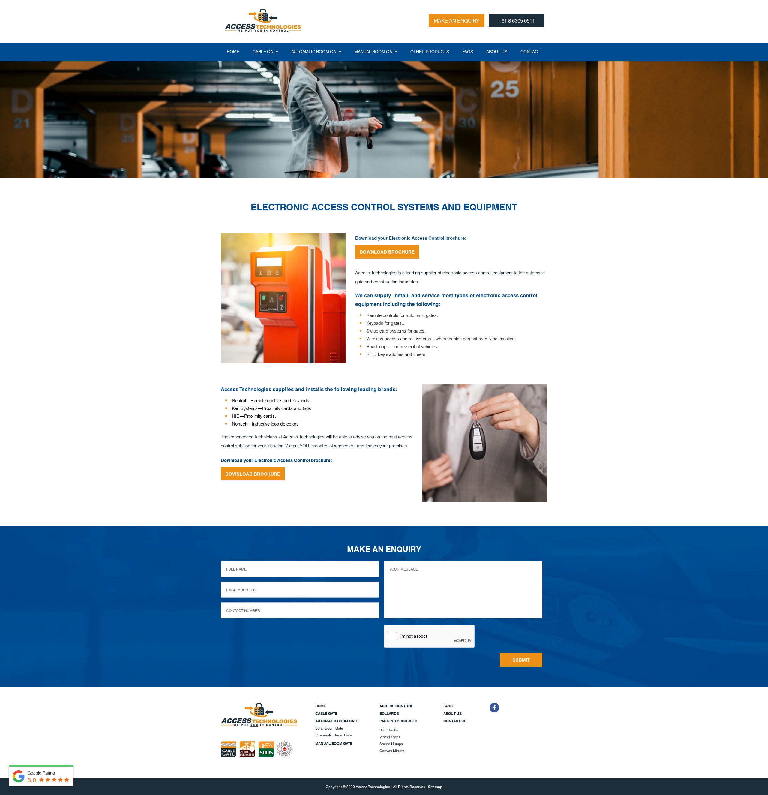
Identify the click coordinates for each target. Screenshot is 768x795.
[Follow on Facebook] (494, 707)
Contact (530, 51)
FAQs (467, 51)
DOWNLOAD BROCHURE (387, 251)
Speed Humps (391, 743)
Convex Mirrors (392, 750)
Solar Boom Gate (329, 727)
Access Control (396, 705)
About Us (496, 51)
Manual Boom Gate (375, 51)
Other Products (429, 51)
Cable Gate (265, 51)
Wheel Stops (390, 736)
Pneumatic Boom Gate (333, 734)
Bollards (389, 713)
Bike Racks (389, 729)
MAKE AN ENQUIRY (456, 20)
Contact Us (454, 720)
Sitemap (435, 786)
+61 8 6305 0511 (517, 20)
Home (233, 51)
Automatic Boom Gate (316, 51)
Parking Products (398, 720)
